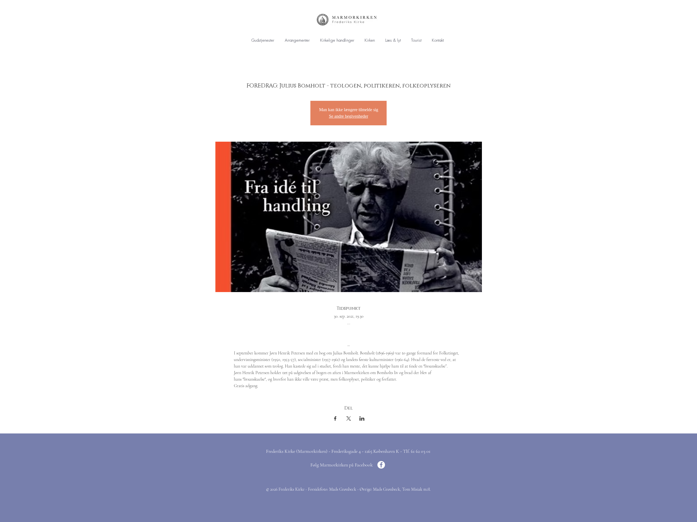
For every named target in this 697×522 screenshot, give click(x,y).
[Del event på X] (348, 418)
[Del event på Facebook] (335, 418)
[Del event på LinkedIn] (362, 418)
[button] (337, 40)
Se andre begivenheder (348, 116)
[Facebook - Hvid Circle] (381, 465)
